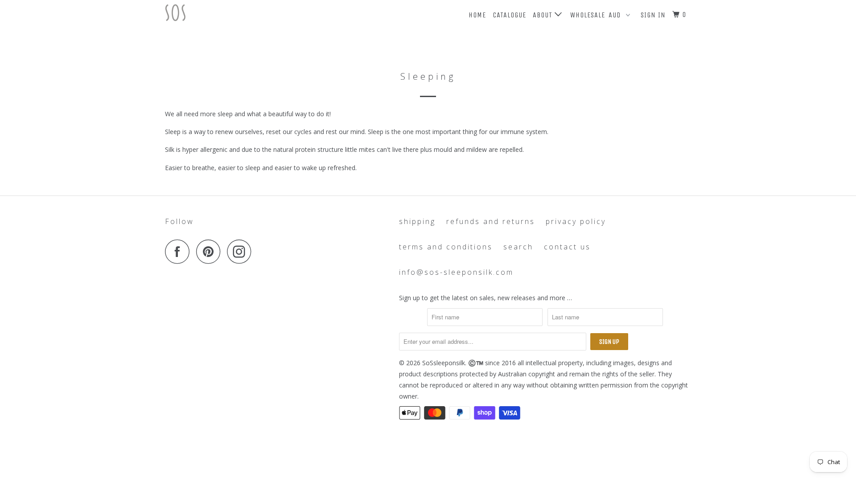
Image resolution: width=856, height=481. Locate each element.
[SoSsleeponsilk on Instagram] (241, 251)
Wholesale (587, 15)
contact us (567, 247)
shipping (417, 221)
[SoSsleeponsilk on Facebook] (179, 251)
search (518, 247)
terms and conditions (446, 247)
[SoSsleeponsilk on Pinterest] (210, 251)
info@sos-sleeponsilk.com (456, 272)
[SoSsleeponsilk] (210, 12)
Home (477, 15)
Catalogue (509, 15)
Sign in (653, 15)
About (544, 15)
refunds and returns (490, 221)
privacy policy (576, 221)
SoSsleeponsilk (443, 363)
